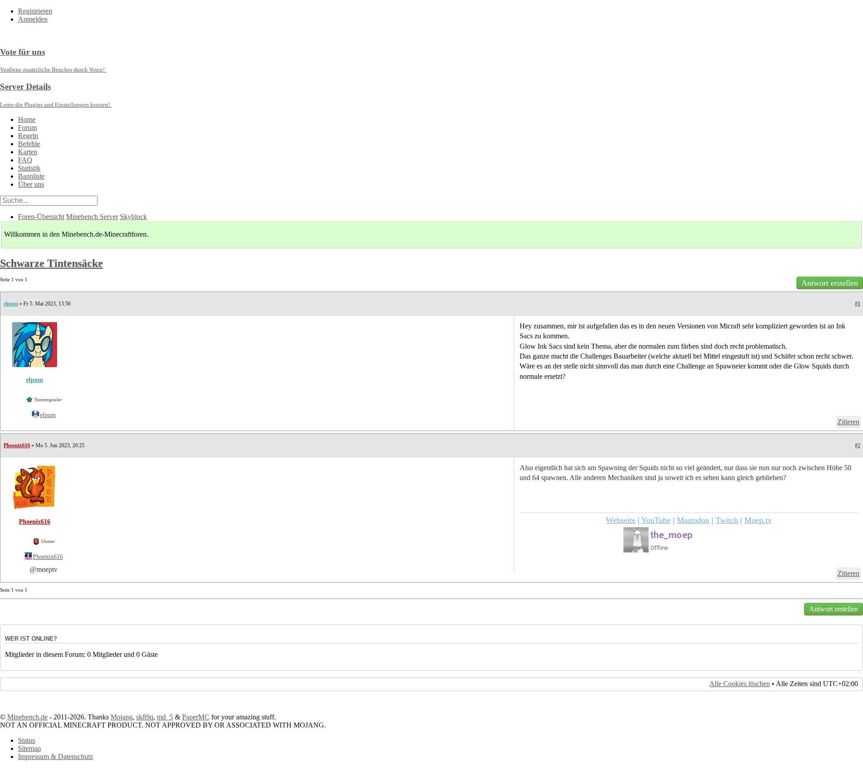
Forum (27, 127)
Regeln (28, 135)
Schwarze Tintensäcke (51, 263)
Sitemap (29, 748)
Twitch (727, 520)
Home (27, 119)
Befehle (29, 144)
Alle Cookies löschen (739, 683)
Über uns (31, 184)
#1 (857, 304)
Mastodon (693, 520)
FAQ (25, 160)
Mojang (122, 717)
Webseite (621, 520)
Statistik (29, 168)
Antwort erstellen (829, 282)
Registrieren (35, 11)
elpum (11, 304)
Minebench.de (27, 717)
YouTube (656, 520)
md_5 (165, 717)
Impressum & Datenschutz (55, 756)
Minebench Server (92, 216)
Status (26, 740)
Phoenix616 (17, 445)
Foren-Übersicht (41, 216)
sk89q (144, 717)
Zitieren (848, 422)
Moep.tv (758, 520)
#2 (857, 445)
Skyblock (133, 216)
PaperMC (195, 717)
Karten (27, 152)
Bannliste (31, 176)
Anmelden (33, 19)
